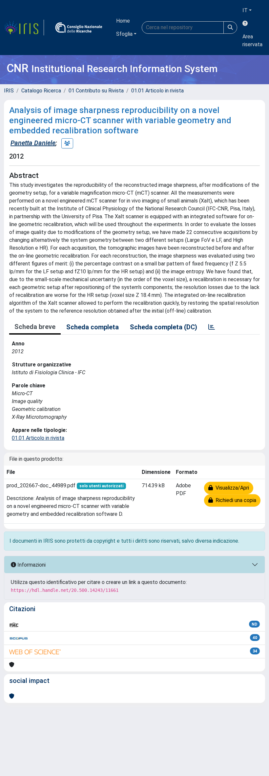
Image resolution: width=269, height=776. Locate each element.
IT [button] (245, 10)
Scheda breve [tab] (34, 327)
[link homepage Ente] (78, 27)
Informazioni (31, 565)
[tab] (211, 327)
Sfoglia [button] (124, 34)
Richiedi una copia (234, 500)
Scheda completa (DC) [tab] (163, 327)
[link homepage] (24, 27)
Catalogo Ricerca (41, 90)
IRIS (9, 90)
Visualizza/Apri (231, 488)
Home (123, 21)
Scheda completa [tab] (92, 327)
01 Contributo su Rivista (96, 90)
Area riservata (252, 40)
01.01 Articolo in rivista (157, 90)
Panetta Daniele (32, 143)
